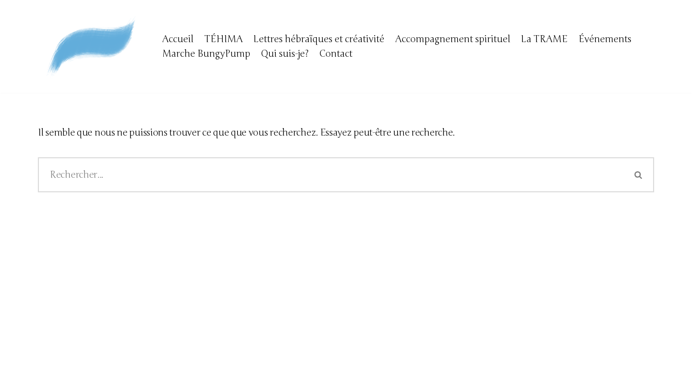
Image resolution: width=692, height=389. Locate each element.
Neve (48, 374)
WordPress (140, 374)
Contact (336, 53)
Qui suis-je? (285, 53)
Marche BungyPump (206, 53)
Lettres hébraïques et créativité (319, 39)
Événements (604, 39)
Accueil (178, 39)
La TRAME (544, 39)
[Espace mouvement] (92, 46)
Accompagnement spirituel (452, 39)
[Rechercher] (638, 174)
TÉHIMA (223, 39)
